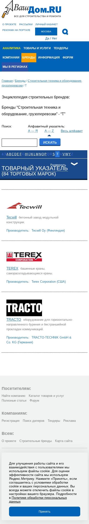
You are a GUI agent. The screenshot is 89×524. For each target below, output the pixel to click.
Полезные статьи (14, 400)
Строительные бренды (35, 441)
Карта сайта (63, 441)
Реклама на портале (16, 30)
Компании (11, 57)
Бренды (28, 57)
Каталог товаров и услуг (46, 396)
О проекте (9, 24)
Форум (68, 57)
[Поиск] (65, 32)
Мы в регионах (15, 66)
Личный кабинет (46, 24)
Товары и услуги (37, 48)
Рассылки (26, 24)
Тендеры (61, 48)
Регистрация (10, 420)
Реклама (69, 420)
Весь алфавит (72, 131)
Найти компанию (13, 396)
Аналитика (12, 48)
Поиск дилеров (33, 420)
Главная (7, 80)
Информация (49, 57)
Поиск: (7, 126)
